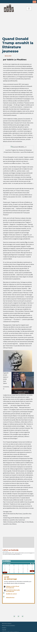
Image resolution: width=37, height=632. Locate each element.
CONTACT (4, 627)
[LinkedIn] (7, 2)
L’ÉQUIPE (4, 629)
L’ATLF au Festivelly (10, 550)
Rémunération (10, 597)
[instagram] (10, 2)
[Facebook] (2, 2)
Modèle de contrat (11, 594)
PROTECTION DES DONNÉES (8, 625)
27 (4, 572)
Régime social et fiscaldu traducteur (12, 587)
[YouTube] (13, 2)
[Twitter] (5, 2)
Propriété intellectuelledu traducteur (13, 590)
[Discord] (15, 2)
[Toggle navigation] (29, 8)
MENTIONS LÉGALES (6, 623)
